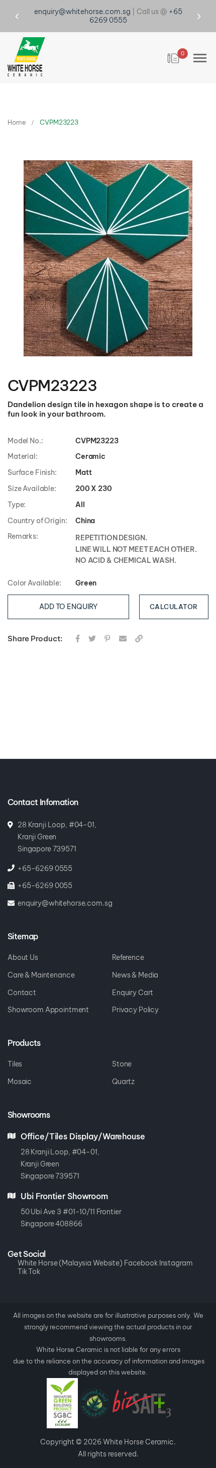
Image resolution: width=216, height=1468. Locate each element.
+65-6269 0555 (45, 854)
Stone (122, 1050)
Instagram (176, 1249)
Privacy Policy (135, 996)
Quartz (123, 1067)
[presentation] (26, 9)
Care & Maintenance (41, 961)
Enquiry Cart (132, 978)
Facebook (141, 1249)
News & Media (135, 961)
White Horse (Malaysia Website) (70, 1249)
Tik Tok (29, 1257)
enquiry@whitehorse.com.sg (65, 889)
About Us (23, 943)
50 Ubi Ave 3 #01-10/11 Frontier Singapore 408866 (71, 1203)
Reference (128, 943)
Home (17, 108)
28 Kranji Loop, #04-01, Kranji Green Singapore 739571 (57, 822)
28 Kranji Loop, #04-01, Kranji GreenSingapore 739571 (60, 1149)
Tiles (15, 1050)
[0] (174, 44)
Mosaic (20, 1067)
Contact (22, 978)
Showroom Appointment (48, 996)
